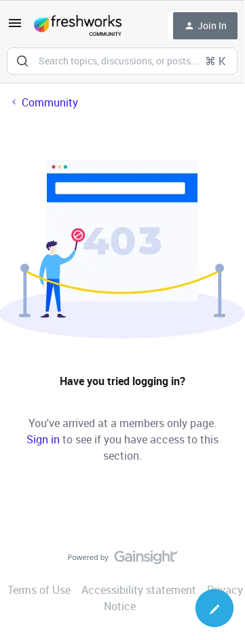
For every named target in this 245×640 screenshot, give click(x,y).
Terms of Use (39, 589)
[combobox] (122, 61)
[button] (15, 27)
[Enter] (22, 61)
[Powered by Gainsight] (122, 561)
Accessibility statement (138, 589)
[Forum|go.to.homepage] (77, 26)
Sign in (43, 439)
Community (50, 102)
